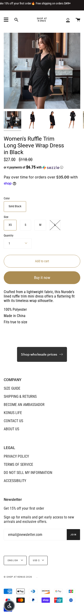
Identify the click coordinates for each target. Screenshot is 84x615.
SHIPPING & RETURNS (20, 396)
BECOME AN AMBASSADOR (24, 404)
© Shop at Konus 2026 (18, 577)
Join (73, 534)
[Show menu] (6, 20)
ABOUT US (11, 429)
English (13, 560)
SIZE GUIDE (12, 388)
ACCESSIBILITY (15, 481)
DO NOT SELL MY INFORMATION (28, 472)
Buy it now (42, 277)
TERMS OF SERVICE (18, 464)
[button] (34, 167)
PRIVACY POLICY (16, 456)
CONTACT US (13, 421)
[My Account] (68, 19)
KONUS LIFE (13, 413)
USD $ (36, 560)
